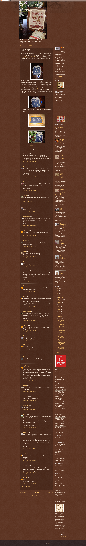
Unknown (25, 345)
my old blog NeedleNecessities (29, 57)
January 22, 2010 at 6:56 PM (29, 331)
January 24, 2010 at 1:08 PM (29, 449)
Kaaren (24, 414)
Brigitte (25, 385)
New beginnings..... (59, 127)
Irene (24, 286)
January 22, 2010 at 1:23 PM (29, 281)
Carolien (25, 182)
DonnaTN (25, 477)
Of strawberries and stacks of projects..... (63, 225)
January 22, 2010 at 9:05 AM (29, 236)
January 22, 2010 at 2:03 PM (29, 291)
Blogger (50, 543)
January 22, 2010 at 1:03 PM (29, 266)
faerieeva (25, 325)
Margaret (25, 432)
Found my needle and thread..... (62, 210)
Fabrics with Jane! (61, 327)
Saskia (24, 206)
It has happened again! (61, 333)
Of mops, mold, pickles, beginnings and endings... (63, 257)
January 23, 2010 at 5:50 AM (29, 380)
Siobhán (25, 195)
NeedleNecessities (63, 536)
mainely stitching (27, 311)
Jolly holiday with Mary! (61, 347)
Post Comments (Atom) (31, 496)
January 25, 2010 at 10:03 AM (29, 483)
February (60, 316)
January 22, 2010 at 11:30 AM (29, 257)
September (60, 300)
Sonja (24, 251)
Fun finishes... (61, 324)
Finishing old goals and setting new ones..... (62, 175)
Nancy (24, 166)
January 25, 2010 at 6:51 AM (29, 473)
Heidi (63, 47)
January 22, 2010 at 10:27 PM (29, 340)
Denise (24, 296)
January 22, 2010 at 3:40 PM (29, 306)
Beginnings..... (60, 340)
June (59, 307)
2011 (58, 291)
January (60, 318)
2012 (58, 288)
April (59, 311)
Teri (24, 357)
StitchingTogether (38, 88)
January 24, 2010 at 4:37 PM (29, 461)
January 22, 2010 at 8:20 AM (29, 225)
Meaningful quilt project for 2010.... (61, 343)
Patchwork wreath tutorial (62, 141)
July (59, 304)
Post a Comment (26, 486)
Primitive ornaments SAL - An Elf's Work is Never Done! (60, 192)
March (59, 314)
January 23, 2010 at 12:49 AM (29, 352)
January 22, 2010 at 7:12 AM (29, 201)
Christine (25, 240)
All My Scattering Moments (31, 7)
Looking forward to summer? (62, 242)
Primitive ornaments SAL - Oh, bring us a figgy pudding (59, 158)
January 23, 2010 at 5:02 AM (29, 361)
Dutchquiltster (26, 216)
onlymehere (25, 230)
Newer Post (23, 492)
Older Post (50, 492)
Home (37, 492)
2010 (58, 293)
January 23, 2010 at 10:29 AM (29, 400)
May (59, 309)
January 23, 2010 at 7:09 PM (29, 409)
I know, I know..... (62, 272)
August (60, 302)
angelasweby (26, 366)
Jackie (24, 453)
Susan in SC (25, 405)
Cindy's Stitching (26, 261)
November (60, 297)
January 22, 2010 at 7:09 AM (29, 190)
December (60, 295)
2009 (58, 352)
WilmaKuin (25, 396)
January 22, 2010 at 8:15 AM (29, 211)
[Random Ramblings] (60, 88)
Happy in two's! (61, 330)
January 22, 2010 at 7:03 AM (29, 162)
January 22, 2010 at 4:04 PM (29, 320)
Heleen (24, 335)
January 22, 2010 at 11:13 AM (29, 246)
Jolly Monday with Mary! (61, 337)
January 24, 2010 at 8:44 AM (29, 427)
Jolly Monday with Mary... (61, 321)
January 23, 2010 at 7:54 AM (29, 391)
